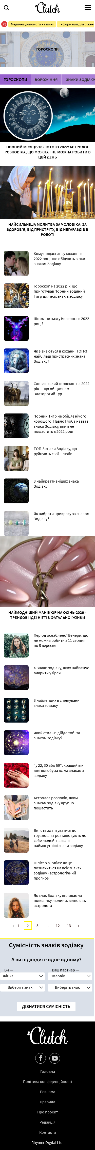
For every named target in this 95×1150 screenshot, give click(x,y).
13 (69, 925)
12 (58, 925)
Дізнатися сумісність (46, 1006)
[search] (6, 8)
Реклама (47, 1091)
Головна (47, 1071)
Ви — (8, 969)
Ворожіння (46, 79)
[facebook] (40, 1058)
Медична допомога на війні (32, 24)
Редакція (47, 1122)
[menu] (88, 8)
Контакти (47, 1132)
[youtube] (54, 1058)
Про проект (47, 1111)
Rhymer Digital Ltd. (47, 1142)
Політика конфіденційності (47, 1081)
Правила (47, 1101)
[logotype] (47, 7)
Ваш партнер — (65, 969)
